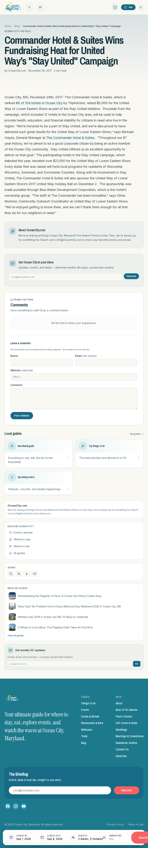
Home (8, 26)
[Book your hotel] (40, 7)
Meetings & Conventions (129, 736)
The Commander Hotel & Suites (70, 138)
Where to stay (22, 539)
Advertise (121, 756)
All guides (135, 434)
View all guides (16, 635)
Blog (17, 26)
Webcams (86, 730)
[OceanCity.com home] (13, 7)
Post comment (21, 415)
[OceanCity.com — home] (12, 700)
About (119, 703)
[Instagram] (15, 806)
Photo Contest (124, 716)
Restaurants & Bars (92, 723)
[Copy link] (11, 574)
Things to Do (88, 703)
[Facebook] (8, 806)
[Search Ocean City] (29, 7)
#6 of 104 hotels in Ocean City (39, 103)
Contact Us (122, 749)
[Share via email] (34, 574)
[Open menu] (140, 7)
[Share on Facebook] (26, 574)
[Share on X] (19, 574)
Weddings (121, 730)
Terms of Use (135, 824)
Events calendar (23, 532)
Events (85, 710)
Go (136, 663)
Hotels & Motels (90, 716)
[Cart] (115, 7)
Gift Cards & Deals (126, 723)
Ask (130, 7)
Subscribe (131, 276)
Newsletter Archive (126, 743)
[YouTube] (23, 806)
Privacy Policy (115, 824)
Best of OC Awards (126, 710)
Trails (84, 736)
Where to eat (21, 546)
